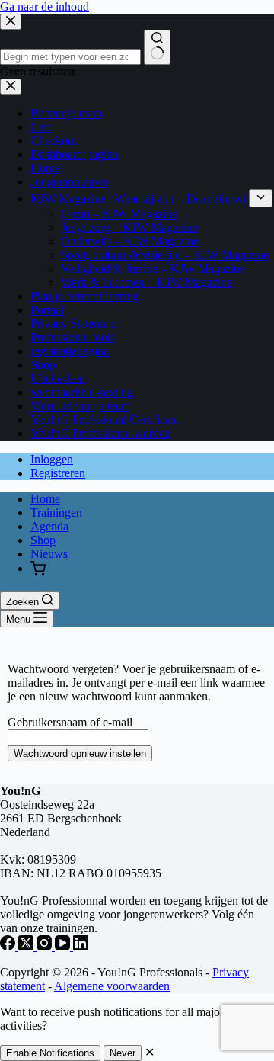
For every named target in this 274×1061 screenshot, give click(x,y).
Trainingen (56, 512)
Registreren (57, 472)
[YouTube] (64, 946)
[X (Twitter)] (27, 946)
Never (122, 1053)
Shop (43, 540)
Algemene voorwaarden (112, 985)
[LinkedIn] (80, 946)
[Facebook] (9, 946)
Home (45, 498)
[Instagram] (46, 946)
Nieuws (49, 553)
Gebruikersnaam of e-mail (70, 722)
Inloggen (51, 459)
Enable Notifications (50, 1053)
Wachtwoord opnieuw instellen (80, 753)
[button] (38, 570)
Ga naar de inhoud (44, 6)
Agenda (49, 526)
